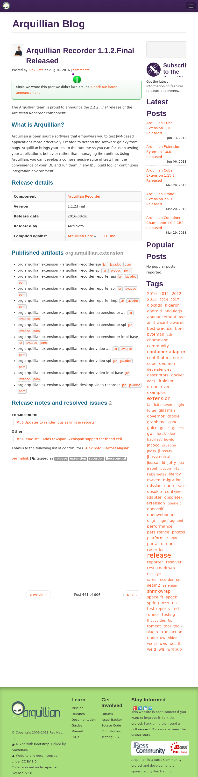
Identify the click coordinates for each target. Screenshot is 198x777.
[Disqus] (76, 521)
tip (170, 620)
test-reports (158, 608)
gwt (150, 433)
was (163, 643)
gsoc (172, 422)
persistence (158, 532)
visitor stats (140, 735)
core (177, 357)
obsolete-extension (164, 500)
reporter (155, 562)
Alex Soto (35, 70)
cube (151, 363)
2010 (152, 293)
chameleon (158, 340)
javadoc (115, 264)
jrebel (152, 468)
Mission (77, 708)
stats (166, 603)
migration (172, 480)
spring (153, 603)
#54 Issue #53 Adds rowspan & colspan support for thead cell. (69, 439)
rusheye (154, 574)
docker (177, 375)
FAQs (75, 737)
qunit (171, 543)
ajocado (154, 305)
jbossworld (156, 463)
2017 (174, 300)
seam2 (153, 585)
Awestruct (19, 750)
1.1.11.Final (106, 236)
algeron (172, 305)
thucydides (156, 620)
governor (156, 416)
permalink (20, 458)
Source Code (111, 725)
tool (167, 626)
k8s (176, 468)
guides (178, 428)
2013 (152, 299)
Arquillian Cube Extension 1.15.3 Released (160, 175)
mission (154, 485)
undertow (156, 637)
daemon (167, 363)
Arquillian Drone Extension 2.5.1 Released (160, 199)
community (158, 346)
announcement (161, 317)
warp (152, 643)
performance (159, 526)
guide (165, 428)
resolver (174, 562)
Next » (132, 595)
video (172, 638)
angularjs (173, 311)
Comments (81, 70)
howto (169, 439)
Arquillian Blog (48, 23)
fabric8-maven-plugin (165, 405)
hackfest (154, 439)
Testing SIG (110, 737)
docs (151, 381)
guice (152, 427)
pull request (140, 729)
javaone (169, 445)
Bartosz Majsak (116, 448)
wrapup (174, 649)
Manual (77, 731)
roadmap (166, 568)
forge (151, 410)
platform (155, 538)
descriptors (158, 375)
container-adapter (166, 351)
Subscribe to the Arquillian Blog (177, 75)
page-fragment (170, 521)
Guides (76, 725)
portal (152, 543)
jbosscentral (116, 458)
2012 (176, 293)
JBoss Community (168, 760)
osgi (151, 520)
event (166, 386)
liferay (175, 474)
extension (78, 458)
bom (179, 328)
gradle (173, 416)
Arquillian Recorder (84, 196)
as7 (182, 317)
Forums (107, 714)
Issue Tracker (111, 719)
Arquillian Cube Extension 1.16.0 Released (160, 128)
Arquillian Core (80, 236)
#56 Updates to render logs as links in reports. (55, 422)
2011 (164, 293)
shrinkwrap (158, 591)
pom (128, 264)
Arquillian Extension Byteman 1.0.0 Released (163, 152)
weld (151, 649)
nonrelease (175, 485)
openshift (156, 509)
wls (162, 649)
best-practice (159, 328)
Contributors (111, 731)
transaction (171, 632)
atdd (151, 323)
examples (156, 392)
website (176, 644)
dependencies (159, 369)
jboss (151, 451)
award (162, 323)
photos (178, 532)
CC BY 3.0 (28, 761)
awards (177, 322)
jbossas (165, 451)
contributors (158, 357)
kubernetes (156, 474)
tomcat (154, 626)
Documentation (83, 719)
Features (78, 714)
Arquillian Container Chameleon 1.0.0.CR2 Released (165, 223)
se (178, 579)
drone (152, 386)
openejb (175, 503)
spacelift (155, 597)
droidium (166, 381)
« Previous (38, 595)
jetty (172, 462)
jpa (181, 463)
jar (105, 264)
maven (153, 480)
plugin (171, 538)
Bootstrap (41, 744)
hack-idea (166, 433)
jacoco (153, 445)
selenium (170, 585)
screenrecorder (160, 580)
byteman (155, 334)
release (61, 458)
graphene (156, 422)
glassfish (167, 410)
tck (175, 603)
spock (171, 597)
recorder (96, 458)
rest (151, 568)
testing (168, 614)
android (154, 311)
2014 (163, 300)
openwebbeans (161, 514)
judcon (165, 468)
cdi (169, 334)
